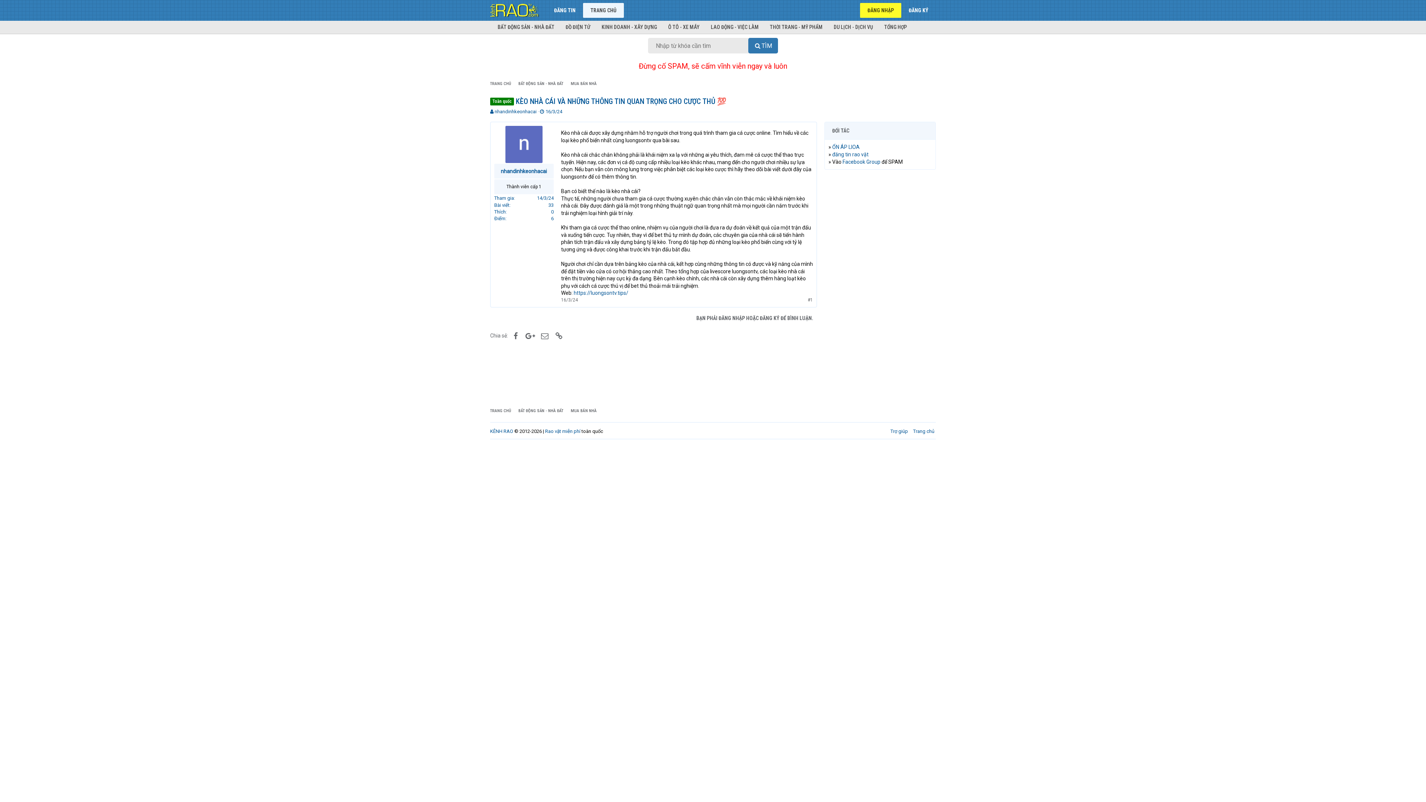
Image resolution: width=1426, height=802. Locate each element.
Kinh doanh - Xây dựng (629, 27)
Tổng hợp (895, 27)
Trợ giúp (899, 431)
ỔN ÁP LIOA (846, 147)
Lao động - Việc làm (735, 27)
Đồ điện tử (578, 27)
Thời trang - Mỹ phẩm (796, 27)
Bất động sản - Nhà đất (526, 27)
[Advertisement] (880, 288)
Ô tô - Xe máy (684, 27)
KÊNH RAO (501, 431)
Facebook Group (861, 162)
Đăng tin (565, 10)
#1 (810, 300)
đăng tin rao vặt (850, 154)
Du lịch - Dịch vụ (853, 27)
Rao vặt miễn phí (562, 431)
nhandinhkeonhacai (516, 111)
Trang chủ (603, 10)
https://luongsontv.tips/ (601, 293)
